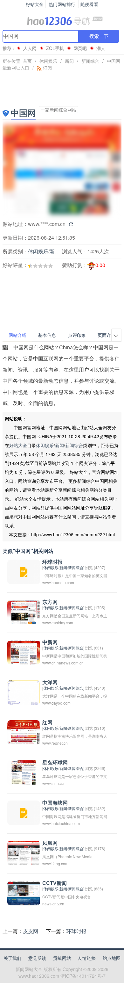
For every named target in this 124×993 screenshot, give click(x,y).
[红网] (23, 732)
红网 (47, 722)
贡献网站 (62, 958)
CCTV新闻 (54, 883)
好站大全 (18, 445)
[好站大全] (62, 20)
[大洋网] (23, 691)
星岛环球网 (55, 762)
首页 (27, 61)
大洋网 (50, 682)
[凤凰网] (23, 852)
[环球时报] (23, 571)
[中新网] (23, 651)
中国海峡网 (55, 803)
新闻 (69, 61)
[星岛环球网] (23, 772)
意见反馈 (37, 958)
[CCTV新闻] (23, 892)
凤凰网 (50, 843)
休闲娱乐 (48, 61)
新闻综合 (90, 61)
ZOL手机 (55, 48)
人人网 (30, 48)
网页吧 (80, 48)
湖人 (100, 48)
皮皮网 (30, 931)
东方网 (50, 602)
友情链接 (87, 958)
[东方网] (23, 611)
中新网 (50, 642)
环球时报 (52, 562)
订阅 (47, 67)
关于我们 (12, 958)
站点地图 (112, 958)
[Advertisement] (37, 284)
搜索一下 (98, 36)
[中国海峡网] (23, 812)
